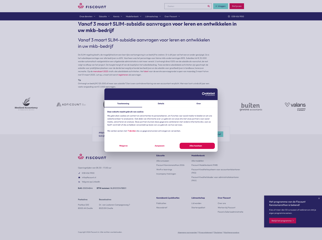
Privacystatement (206, 232)
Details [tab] (161, 103)
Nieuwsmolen (93, 24)
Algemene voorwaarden (187, 232)
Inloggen (222, 6)
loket (146, 71)
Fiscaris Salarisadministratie (230, 212)
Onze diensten (85, 16)
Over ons (222, 203)
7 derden (132, 131)
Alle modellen (197, 160)
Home (80, 24)
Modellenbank (132, 16)
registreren (123, 74)
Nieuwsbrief (161, 207)
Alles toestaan (195, 146)
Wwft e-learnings (164, 169)
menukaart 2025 (100, 71)
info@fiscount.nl (89, 177)
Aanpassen (160, 146)
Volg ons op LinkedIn (91, 181)
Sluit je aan (237, 6)
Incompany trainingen (166, 173)
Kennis (116, 16)
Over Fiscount (171, 16)
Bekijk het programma (281, 220)
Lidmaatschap (151, 16)
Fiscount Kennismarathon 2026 (170, 165)
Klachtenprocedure (231, 232)
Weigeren (123, 146)
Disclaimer (218, 232)
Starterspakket (198, 207)
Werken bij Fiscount (226, 207)
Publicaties (161, 203)
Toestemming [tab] (123, 103)
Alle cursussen (162, 160)
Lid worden (196, 203)
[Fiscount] (92, 7)
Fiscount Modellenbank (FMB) (204, 165)
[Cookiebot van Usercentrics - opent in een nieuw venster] (204, 94)
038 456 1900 (237, 16)
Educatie (103, 16)
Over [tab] (198, 103)
